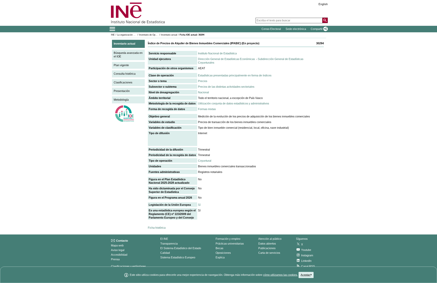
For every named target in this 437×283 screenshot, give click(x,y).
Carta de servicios (269, 252)
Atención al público (269, 238)
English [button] (323, 4)
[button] (318, 29)
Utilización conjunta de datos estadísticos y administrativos (233, 103)
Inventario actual (169, 34)
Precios (202, 81)
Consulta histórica (125, 73)
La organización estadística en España (136, 34)
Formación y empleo (228, 238)
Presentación (122, 91)
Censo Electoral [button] (271, 29)
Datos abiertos (267, 243)
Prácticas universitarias (230, 243)
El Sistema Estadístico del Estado (180, 248)
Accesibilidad (119, 254)
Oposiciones (223, 252)
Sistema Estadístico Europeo (177, 257)
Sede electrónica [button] (296, 29)
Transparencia (169, 243)
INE (113, 34)
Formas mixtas (207, 109)
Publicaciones (267, 248)
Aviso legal (117, 250)
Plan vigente (121, 65)
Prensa (115, 259)
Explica (220, 257)
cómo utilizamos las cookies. (280, 274)
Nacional (203, 92)
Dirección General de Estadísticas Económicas (226, 59)
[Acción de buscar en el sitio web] (325, 20)
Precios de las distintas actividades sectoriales (226, 86)
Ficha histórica (157, 227)
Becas (219, 248)
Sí (199, 204)
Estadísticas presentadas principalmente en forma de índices (234, 75)
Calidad (165, 252)
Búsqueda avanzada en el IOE (128, 54)
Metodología (121, 99)
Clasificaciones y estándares (128, 266)
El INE (164, 238)
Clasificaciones (123, 82)
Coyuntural (204, 160)
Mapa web (117, 245)
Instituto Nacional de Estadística (217, 53)
